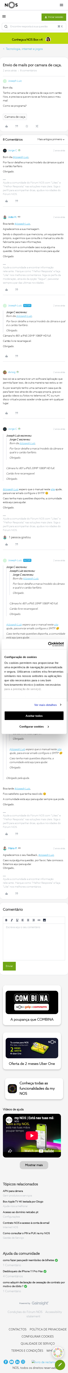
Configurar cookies (31, 726)
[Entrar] (6, 26)
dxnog (11, 372)
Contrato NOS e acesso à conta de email (26, 1223)
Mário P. (12, 848)
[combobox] (34, 26)
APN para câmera (13, 1191)
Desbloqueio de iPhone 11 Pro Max (23, 1271)
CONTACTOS (17, 1329)
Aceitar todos (34, 715)
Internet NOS (10, 1227)
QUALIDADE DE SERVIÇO (38, 1343)
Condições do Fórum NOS (25, 1312)
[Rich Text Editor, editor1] (34, 942)
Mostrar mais (34, 1165)
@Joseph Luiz (20, 157)
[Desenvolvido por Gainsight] (34, 1304)
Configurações (11, 1217)
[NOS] (11, 5)
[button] (4, 17)
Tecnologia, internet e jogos (24, 49)
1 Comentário (12, 1265)
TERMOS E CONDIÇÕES (27, 1350)
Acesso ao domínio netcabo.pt (20, 1212)
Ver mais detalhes (45, 704)
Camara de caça (15, 116)
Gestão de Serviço (13, 1238)
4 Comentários (13, 1276)
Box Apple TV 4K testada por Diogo (23, 1201)
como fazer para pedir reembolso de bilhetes (28, 1260)
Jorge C (12, 150)
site (53, 489)
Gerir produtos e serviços (17, 1195)
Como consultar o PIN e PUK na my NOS (26, 1233)
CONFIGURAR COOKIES (38, 1336)
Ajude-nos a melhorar (15, 1206)
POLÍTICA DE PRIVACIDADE (48, 1329)
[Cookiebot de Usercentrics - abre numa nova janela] (48, 644)
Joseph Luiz (15, 81)
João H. (12, 217)
